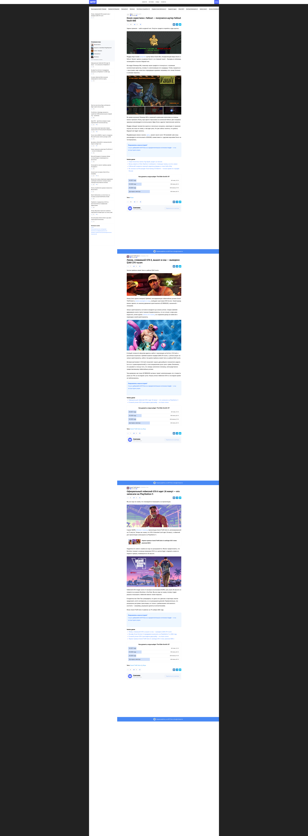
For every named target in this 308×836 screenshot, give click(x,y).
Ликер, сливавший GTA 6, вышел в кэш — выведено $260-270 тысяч (150, 632)
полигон (163, 2)
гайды (157, 2)
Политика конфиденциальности (99, 230)
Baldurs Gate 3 (203, 9)
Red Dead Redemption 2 (192, 9)
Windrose (132, 9)
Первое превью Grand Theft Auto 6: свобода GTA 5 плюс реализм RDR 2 (151, 639)
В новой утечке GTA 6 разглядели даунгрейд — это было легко (149, 402)
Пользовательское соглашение (98, 229)
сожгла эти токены (149, 314)
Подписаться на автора (172, 208)
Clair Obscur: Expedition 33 (143, 9)
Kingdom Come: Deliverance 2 (159, 9)
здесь (148, 135)
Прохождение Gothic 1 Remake (98, 9)
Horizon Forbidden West (215, 9)
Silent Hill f (181, 9)
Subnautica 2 (124, 9)
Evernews (136, 208)
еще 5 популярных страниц (96, 59)
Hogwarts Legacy (172, 9)
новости (144, 2)
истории (151, 2)
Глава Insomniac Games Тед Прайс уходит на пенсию (145, 162)
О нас (92, 227)
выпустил (143, 57)
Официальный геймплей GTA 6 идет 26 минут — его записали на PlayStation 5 (153, 400)
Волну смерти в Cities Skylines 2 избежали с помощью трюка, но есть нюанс (153, 164)
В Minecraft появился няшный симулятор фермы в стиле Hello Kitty (150, 166)
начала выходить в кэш (142, 301)
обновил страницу (142, 530)
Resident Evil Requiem (113, 9)
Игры (131, 14)
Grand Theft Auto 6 (135, 256)
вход (216, 2)
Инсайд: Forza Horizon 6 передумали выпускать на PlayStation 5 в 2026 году (153, 634)
